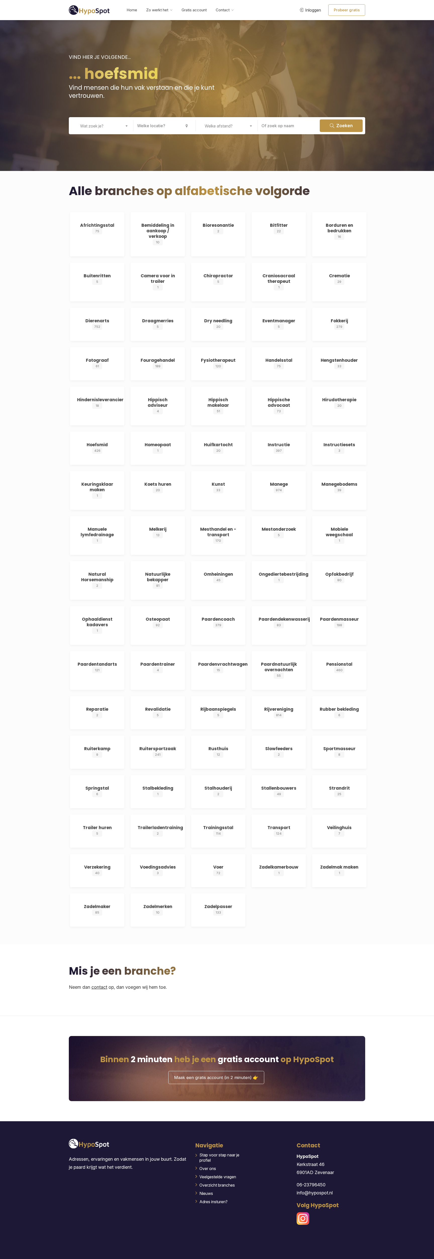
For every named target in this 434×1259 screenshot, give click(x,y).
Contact (223, 10)
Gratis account (194, 10)
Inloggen (312, 10)
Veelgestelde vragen (217, 1176)
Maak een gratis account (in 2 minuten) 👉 (216, 1077)
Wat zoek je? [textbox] (91, 125)
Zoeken (344, 125)
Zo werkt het (157, 10)
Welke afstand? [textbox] (219, 125)
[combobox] (102, 125)
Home (132, 10)
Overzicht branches (217, 1185)
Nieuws (206, 1193)
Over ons (207, 1168)
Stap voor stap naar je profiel (219, 1157)
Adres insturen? (213, 1201)
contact (99, 987)
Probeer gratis (347, 10)
